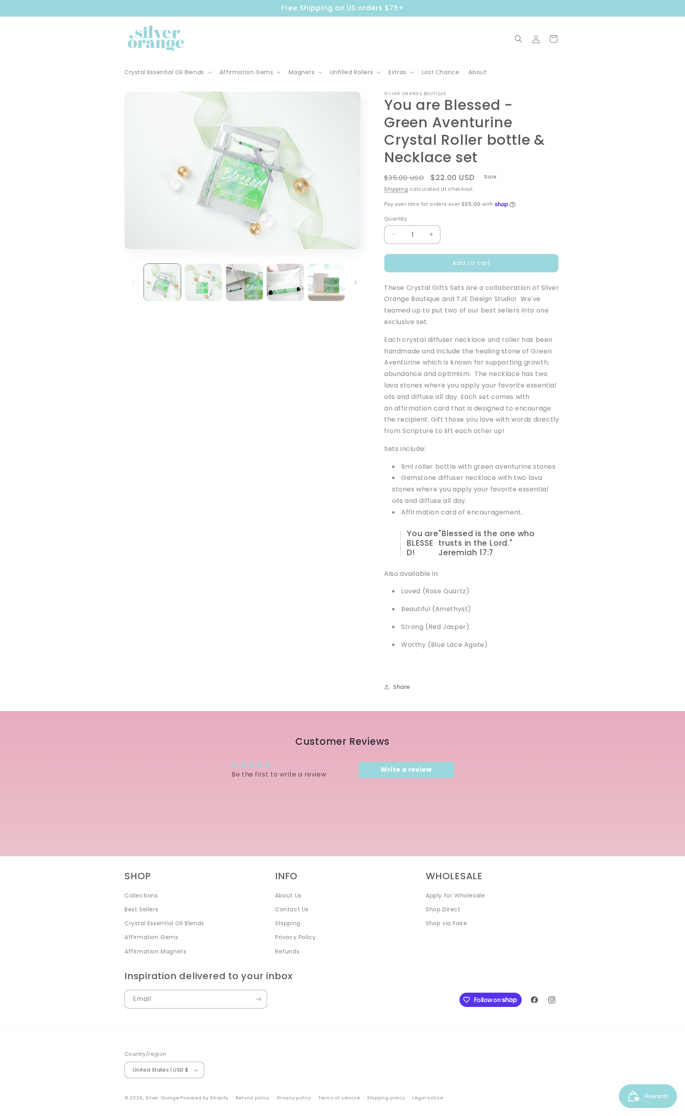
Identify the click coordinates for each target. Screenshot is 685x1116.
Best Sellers (141, 909)
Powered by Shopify (204, 1098)
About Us (288, 895)
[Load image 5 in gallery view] (326, 282)
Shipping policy (386, 1098)
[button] (167, 72)
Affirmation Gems (151, 937)
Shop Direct (443, 909)
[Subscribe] (258, 999)
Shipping (396, 189)
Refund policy (253, 1098)
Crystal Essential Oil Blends (164, 923)
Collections (141, 895)
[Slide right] (355, 282)
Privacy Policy (295, 937)
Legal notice (427, 1098)
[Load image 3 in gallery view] (244, 282)
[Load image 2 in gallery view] (203, 282)
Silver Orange (162, 1098)
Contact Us (292, 909)
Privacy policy (294, 1098)
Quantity (395, 218)
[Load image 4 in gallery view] (285, 282)
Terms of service (339, 1098)
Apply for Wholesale (455, 895)
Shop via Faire (446, 923)
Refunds (287, 951)
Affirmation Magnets (155, 951)
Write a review (406, 769)
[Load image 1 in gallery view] (162, 282)
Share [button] (401, 687)
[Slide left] (133, 282)
